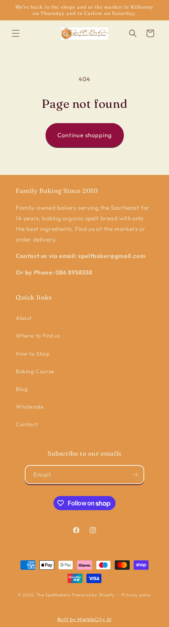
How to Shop (33, 353)
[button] (15, 33)
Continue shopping (84, 135)
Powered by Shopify (93, 595)
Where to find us (38, 335)
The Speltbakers (53, 595)
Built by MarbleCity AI (84, 619)
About (24, 318)
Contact (26, 424)
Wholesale (30, 406)
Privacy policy (136, 595)
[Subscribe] (134, 474)
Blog (22, 389)
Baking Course (35, 371)
